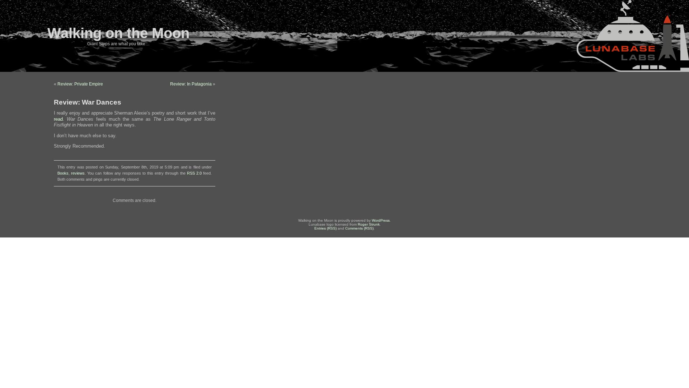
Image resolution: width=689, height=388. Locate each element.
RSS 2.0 (194, 173)
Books (63, 173)
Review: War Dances (87, 102)
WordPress (381, 220)
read (58, 119)
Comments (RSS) (359, 228)
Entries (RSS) (325, 228)
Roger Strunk (369, 224)
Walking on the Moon (118, 33)
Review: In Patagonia (191, 84)
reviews (78, 173)
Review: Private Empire (80, 84)
